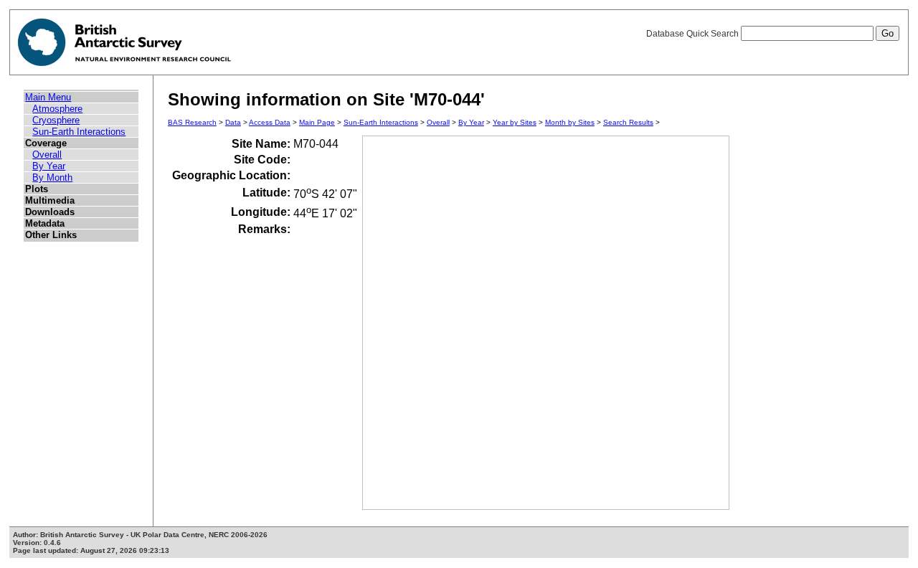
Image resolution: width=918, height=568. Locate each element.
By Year (48, 166)
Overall (47, 154)
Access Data (269, 122)
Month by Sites (570, 122)
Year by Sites (514, 122)
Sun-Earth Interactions (79, 131)
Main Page (317, 122)
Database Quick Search (693, 34)
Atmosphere (57, 108)
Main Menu (48, 97)
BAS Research (192, 122)
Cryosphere (56, 120)
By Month (52, 177)
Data (233, 122)
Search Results (628, 122)
